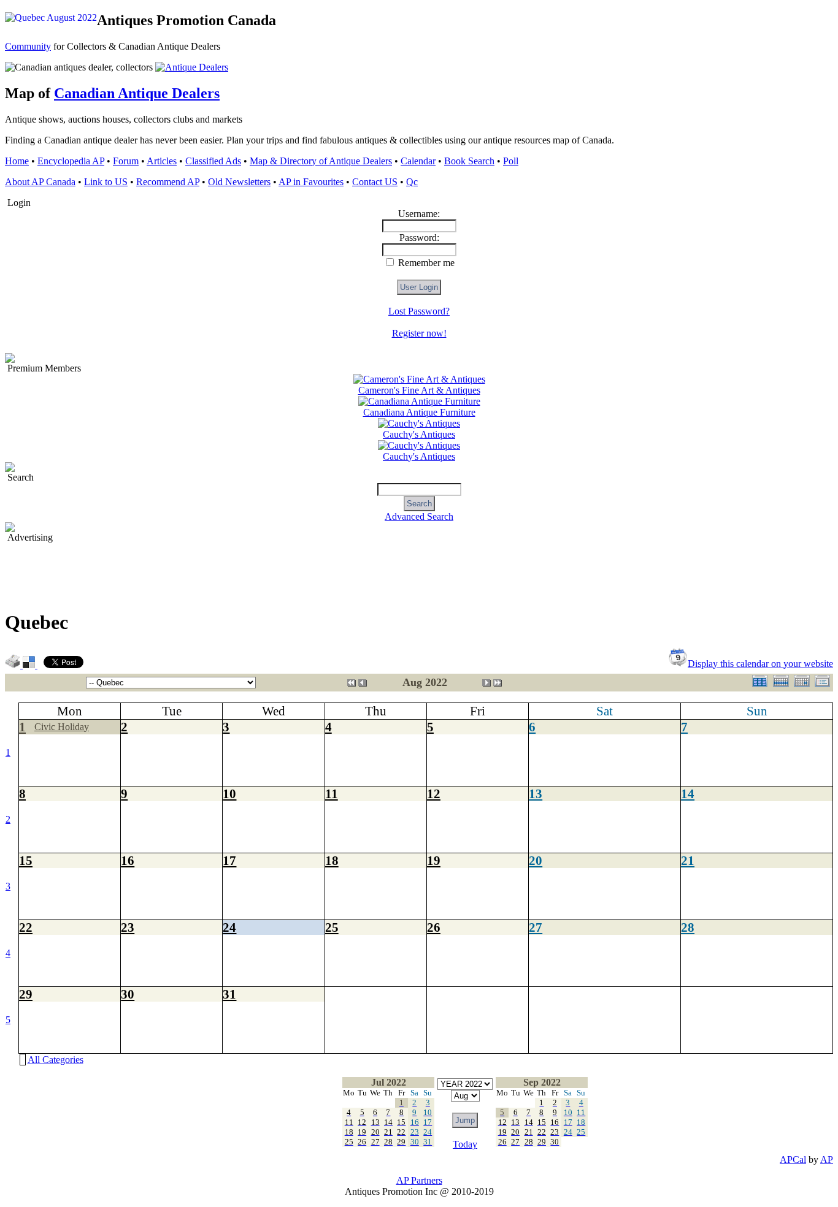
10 (229, 793)
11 (331, 793)
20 (535, 860)
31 (229, 994)
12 (433, 793)
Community (28, 46)
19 (433, 860)
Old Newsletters (239, 182)
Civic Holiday (61, 727)
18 (332, 860)
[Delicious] (30, 665)
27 (535, 927)
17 (229, 860)
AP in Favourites (311, 182)
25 (332, 927)
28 (687, 927)
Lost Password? (419, 311)
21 (687, 860)
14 (687, 793)
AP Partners (419, 1180)
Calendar (418, 161)
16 (127, 860)
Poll (510, 161)
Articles (162, 161)
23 (127, 927)
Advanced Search (419, 516)
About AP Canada (40, 182)
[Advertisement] (228, 570)
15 (26, 860)
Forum (126, 161)
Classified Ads (213, 161)
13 (535, 793)
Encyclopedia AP (70, 161)
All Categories (55, 1059)
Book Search (469, 161)
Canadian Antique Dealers (137, 93)
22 (26, 927)
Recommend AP (167, 182)
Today (465, 1144)
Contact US (375, 182)
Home (17, 161)
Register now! (419, 333)
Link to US (106, 182)
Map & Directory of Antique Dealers (321, 161)
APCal (793, 1159)
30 (127, 994)
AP (826, 1159)
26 (433, 927)
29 (26, 994)
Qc (412, 182)
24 (229, 927)
